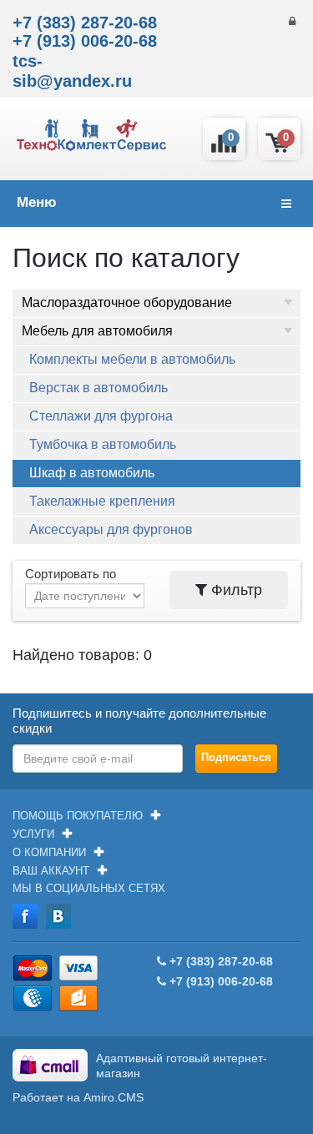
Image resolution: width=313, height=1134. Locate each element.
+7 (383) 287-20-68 (85, 22)
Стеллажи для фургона (101, 416)
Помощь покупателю (78, 815)
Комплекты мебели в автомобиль (132, 359)
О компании (49, 852)
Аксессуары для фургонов (111, 529)
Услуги (33, 834)
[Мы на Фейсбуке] (25, 915)
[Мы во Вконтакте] (58, 915)
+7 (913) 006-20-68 (85, 41)
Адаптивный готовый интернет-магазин (181, 1065)
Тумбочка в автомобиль (102, 444)
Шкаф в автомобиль (91, 473)
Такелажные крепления (102, 501)
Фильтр (234, 590)
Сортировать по (70, 574)
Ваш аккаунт (51, 870)
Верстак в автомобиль (98, 388)
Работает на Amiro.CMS (78, 1097)
